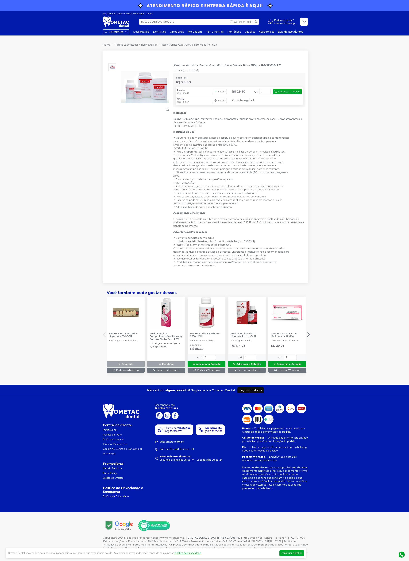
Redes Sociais (124, 13)
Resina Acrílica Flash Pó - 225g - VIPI (205, 335)
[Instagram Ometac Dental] (167, 415)
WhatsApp (138, 13)
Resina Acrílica (149, 44)
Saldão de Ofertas (113, 477)
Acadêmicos (266, 31)
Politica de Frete (112, 434)
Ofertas (149, 13)
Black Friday (110, 473)
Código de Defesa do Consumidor (122, 448)
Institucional (109, 13)
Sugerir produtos (250, 390)
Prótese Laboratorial (126, 44)
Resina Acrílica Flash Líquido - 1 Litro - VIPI (243, 335)
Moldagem (195, 31)
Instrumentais (215, 31)
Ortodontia (177, 31)
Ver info (221, 91)
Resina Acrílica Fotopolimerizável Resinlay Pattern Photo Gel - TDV (166, 336)
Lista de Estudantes (290, 31)
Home (106, 44)
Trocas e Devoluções (115, 444)
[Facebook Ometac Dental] (175, 415)
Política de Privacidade (116, 496)
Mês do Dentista (112, 468)
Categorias (116, 31)
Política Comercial (113, 439)
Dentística (159, 31)
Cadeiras (250, 31)
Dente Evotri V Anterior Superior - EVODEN (123, 335)
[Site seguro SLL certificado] (119, 525)
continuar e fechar (292, 553)
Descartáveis (141, 31)
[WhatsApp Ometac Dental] (159, 415)
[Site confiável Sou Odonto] (154, 526)
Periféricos (234, 31)
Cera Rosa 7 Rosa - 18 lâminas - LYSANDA (284, 335)
